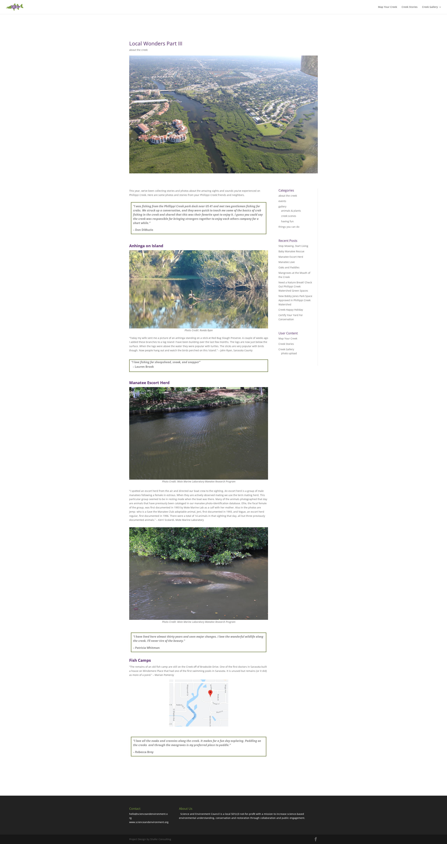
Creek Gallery (430, 7)
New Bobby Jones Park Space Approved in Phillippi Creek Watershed (295, 300)
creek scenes (288, 216)
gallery (282, 206)
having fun (287, 221)
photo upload (289, 353)
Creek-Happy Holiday (291, 309)
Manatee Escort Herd (291, 256)
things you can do (289, 226)
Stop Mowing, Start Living (293, 246)
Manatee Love (287, 262)
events (282, 201)
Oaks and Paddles (289, 267)
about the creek (138, 50)
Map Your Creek (387, 7)
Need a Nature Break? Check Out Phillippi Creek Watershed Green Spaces (295, 286)
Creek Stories (409, 7)
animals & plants (291, 210)
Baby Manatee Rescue (291, 251)
